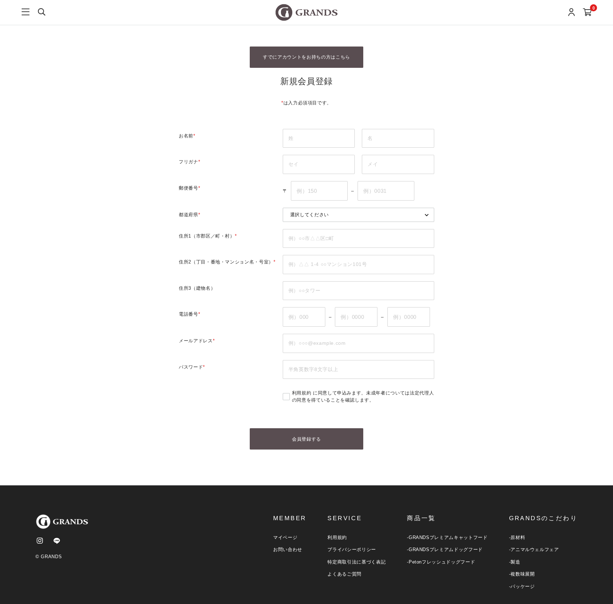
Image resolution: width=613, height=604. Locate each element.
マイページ (285, 537)
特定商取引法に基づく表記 (356, 562)
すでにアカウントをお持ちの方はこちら (306, 57)
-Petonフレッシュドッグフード (441, 562)
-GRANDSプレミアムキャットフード (447, 537)
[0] (587, 12)
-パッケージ (522, 586)
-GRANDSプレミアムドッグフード (445, 549)
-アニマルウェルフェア (534, 549)
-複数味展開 (522, 574)
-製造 (514, 562)
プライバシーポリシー (351, 549)
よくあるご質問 (344, 574)
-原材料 (517, 537)
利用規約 (301, 393)
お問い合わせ (287, 549)
